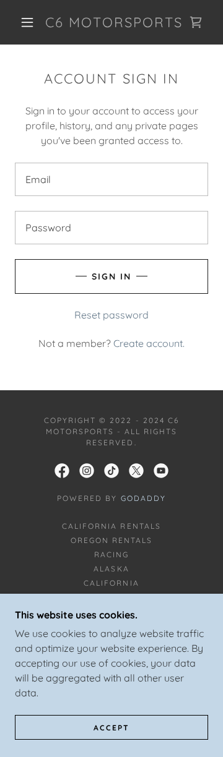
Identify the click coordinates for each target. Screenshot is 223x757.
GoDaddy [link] (143, 498)
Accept (111, 727)
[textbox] (111, 179)
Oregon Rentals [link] (111, 540)
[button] (27, 22)
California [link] (111, 583)
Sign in (111, 276)
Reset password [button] (111, 315)
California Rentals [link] (111, 526)
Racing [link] (111, 554)
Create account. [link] (149, 343)
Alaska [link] (111, 568)
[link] (114, 22)
